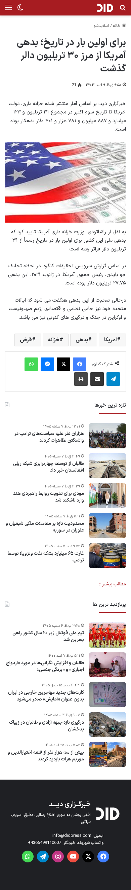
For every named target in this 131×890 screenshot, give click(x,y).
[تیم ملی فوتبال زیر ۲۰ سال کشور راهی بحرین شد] (107, 635)
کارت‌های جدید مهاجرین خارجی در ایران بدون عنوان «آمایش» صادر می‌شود (46, 696)
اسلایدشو (101, 26)
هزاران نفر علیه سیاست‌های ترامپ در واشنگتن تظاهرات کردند (49, 437)
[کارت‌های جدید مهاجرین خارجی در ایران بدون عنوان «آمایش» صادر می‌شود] (107, 694)
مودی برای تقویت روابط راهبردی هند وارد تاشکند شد (48, 497)
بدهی (82, 340)
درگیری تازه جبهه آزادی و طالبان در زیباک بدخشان (46, 725)
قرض (26, 340)
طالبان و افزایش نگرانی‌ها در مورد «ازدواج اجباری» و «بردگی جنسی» (45, 666)
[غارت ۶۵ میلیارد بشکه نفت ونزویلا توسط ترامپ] (107, 555)
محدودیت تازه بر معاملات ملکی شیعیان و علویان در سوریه (45, 527)
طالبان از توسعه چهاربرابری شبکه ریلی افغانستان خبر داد (48, 467)
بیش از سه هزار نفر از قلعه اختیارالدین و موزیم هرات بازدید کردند (46, 755)
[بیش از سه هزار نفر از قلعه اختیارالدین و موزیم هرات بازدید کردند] (107, 754)
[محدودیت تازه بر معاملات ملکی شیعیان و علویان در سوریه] (107, 525)
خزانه (53, 340)
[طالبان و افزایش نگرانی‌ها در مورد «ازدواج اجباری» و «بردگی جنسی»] (107, 664)
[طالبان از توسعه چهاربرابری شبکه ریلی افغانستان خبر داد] (107, 465)
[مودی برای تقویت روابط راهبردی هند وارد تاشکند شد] (107, 495)
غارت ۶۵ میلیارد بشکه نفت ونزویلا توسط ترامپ (45, 556)
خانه (117, 26)
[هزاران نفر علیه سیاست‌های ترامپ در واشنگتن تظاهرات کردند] (107, 435)
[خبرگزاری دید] (105, 7)
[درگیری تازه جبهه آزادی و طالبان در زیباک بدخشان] (107, 724)
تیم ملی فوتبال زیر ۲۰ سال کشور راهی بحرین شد (48, 636)
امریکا (110, 340)
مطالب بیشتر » (112, 584)
